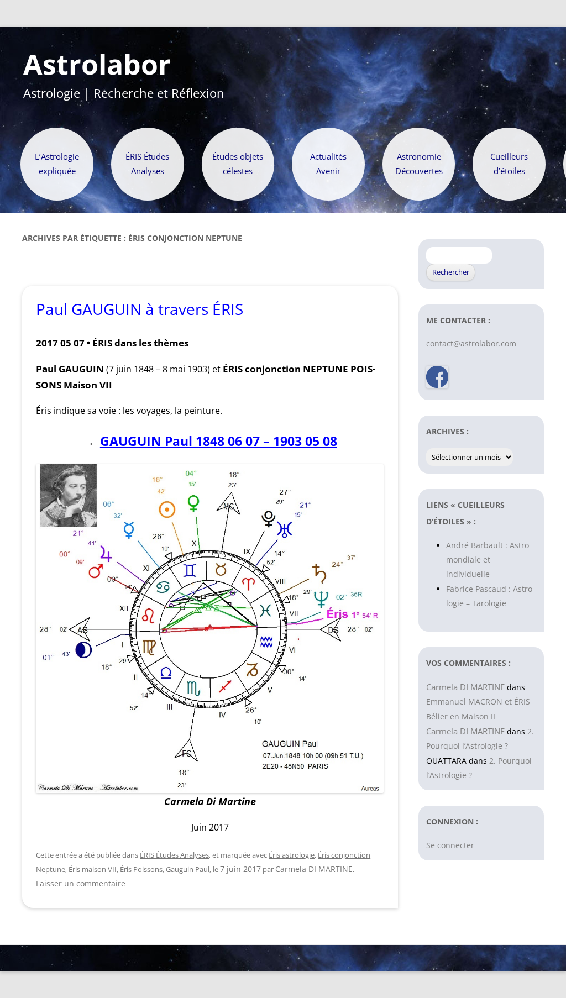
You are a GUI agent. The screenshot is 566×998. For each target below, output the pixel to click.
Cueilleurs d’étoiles (509, 164)
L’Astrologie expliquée (57, 164)
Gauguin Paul (187, 869)
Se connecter (450, 845)
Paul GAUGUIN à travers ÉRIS (139, 308)
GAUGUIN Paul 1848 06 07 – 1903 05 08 (218, 441)
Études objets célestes (237, 164)
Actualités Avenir (328, 164)
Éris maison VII (93, 869)
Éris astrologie (292, 855)
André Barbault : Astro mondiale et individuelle (487, 560)
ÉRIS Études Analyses (147, 164)
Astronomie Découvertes (419, 164)
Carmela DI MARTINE (314, 869)
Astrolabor (97, 65)
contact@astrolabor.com (471, 343)
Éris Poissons (141, 869)
